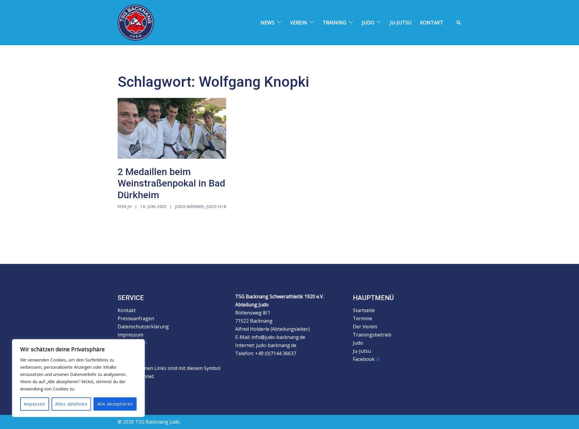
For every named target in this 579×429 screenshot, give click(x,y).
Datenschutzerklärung (143, 326)
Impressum (130, 334)
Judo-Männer (189, 206)
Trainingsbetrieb (372, 334)
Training (334, 22)
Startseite (364, 310)
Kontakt (431, 22)
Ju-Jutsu (401, 22)
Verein (298, 22)
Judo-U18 (216, 206)
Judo (368, 22)
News (267, 22)
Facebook (364, 359)
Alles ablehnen (71, 404)
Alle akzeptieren (115, 404)
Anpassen (34, 404)
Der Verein (365, 326)
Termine (362, 318)
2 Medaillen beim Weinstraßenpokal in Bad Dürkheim (171, 183)
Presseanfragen (136, 318)
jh (130, 206)
